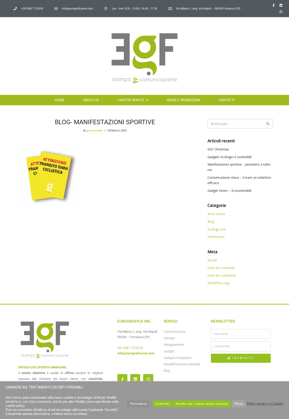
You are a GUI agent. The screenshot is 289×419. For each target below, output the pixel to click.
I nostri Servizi (130, 100)
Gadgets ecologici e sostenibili (229, 157)
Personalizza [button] (138, 403)
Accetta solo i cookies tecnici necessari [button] (202, 403)
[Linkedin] (281, 5)
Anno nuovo (216, 214)
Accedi (212, 260)
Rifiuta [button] (239, 403)
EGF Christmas (218, 149)
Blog (210, 221)
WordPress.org (218, 283)
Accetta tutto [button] (162, 403)
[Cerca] (268, 124)
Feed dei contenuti (221, 268)
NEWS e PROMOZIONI (183, 100)
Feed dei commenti (221, 275)
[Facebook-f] (273, 5)
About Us (91, 100)
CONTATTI (227, 100)
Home (59, 100)
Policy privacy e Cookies (265, 403)
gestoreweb (94, 130)
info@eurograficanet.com (135, 353)
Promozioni (215, 236)
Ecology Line (216, 229)
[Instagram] (281, 12)
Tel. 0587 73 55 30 (130, 348)
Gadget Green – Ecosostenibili (229, 190)
